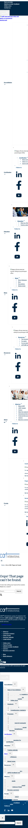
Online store (7, 6)
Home (3, 565)
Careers (20, 418)
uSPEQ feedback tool (13, 772)
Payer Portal (7, 635)
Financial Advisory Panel (14, 787)
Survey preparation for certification (13, 741)
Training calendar (12, 750)
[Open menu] (1, 560)
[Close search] (2, 818)
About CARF (21, 406)
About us (5, 631)
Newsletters (21, 284)
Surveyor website (8, 637)
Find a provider (8, 2)
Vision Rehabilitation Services (15, 729)
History (20, 410)
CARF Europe (19, 618)
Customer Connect (8, 633)
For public (24, 341)
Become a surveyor (9, 650)
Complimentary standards (18, 710)
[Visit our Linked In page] (19, 177)
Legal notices (7, 639)
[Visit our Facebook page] (19, 189)
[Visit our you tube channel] (19, 197)
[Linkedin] (1, 663)
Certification (8, 734)
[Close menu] (0, 673)
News (6, 754)
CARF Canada (22, 408)
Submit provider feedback (11, 4)
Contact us (7, 7)
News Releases (22, 280)
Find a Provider (7, 645)
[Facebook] (3, 663)
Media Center (21, 286)
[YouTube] (5, 663)
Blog (19, 282)
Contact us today (7, 624)
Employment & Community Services (17, 723)
